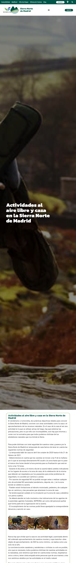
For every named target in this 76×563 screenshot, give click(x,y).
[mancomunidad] (7, 9)
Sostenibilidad (5, 2)
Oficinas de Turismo (36, 2)
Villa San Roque (23, 2)
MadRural (14, 2)
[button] (72, 2)
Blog (44, 2)
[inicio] (21, 10)
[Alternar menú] (49, 10)
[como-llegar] (68, 2)
